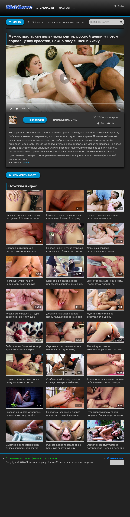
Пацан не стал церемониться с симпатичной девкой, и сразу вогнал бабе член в (63, 217)
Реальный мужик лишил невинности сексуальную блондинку (20, 282)
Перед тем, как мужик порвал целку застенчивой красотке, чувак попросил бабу (63, 413)
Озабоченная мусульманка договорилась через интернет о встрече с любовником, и (105, 446)
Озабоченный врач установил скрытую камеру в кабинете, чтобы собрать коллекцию (63, 381)
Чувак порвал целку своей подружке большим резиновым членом (105, 413)
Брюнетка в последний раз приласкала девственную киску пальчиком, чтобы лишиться (64, 282)
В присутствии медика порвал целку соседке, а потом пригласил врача (23, 381)
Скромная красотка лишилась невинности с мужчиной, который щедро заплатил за (63, 348)
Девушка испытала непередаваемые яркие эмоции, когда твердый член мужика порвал (103, 249)
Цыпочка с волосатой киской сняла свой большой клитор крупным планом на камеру (22, 446)
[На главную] (19, 8)
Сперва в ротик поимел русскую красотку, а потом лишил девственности (21, 249)
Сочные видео (115, 458)
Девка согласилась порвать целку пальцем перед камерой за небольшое (64, 315)
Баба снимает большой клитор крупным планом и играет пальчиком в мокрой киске (23, 348)
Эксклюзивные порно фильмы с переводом (31, 458)
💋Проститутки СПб (87, 7)
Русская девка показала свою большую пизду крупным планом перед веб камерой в (63, 446)
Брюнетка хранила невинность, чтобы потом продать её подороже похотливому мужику (105, 282)
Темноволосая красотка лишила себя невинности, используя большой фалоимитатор (105, 381)
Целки (25, 162)
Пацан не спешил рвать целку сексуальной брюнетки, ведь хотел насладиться (23, 217)
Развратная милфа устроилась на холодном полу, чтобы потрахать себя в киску (23, 413)
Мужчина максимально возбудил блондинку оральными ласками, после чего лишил (105, 315)
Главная (64, 7)
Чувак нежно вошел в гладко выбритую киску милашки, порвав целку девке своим (22, 315)
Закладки (47, 7)
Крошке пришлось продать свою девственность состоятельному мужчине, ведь (105, 217)
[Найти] (121, 22)
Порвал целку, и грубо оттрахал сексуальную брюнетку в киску (64, 249)
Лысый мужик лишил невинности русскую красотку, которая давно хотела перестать (105, 348)
